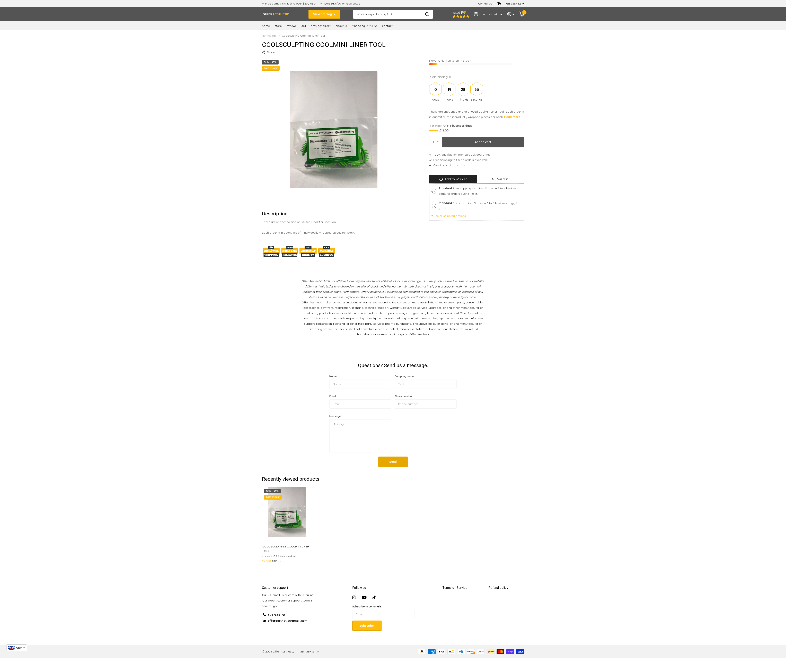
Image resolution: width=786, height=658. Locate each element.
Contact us (485, 3)
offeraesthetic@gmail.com (287, 621)
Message (335, 416)
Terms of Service (454, 588)
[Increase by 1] (438, 138)
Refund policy (498, 588)
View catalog (323, 14)
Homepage (269, 35)
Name (333, 376)
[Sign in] (510, 14)
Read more (512, 117)
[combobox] (17, 647)
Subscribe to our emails (367, 606)
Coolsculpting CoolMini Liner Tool (285, 549)
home (266, 26)
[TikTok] (374, 597)
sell (304, 26)
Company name (404, 376)
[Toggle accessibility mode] (499, 3)
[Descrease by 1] (438, 145)
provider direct (321, 26)
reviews (292, 26)
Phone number (403, 396)
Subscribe (367, 625)
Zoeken (427, 14)
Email (333, 396)
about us (341, 26)
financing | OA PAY (364, 26)
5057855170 (276, 615)
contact (387, 26)
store (278, 26)
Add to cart (483, 142)
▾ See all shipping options (448, 216)
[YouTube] (364, 597)
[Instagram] (354, 597)
